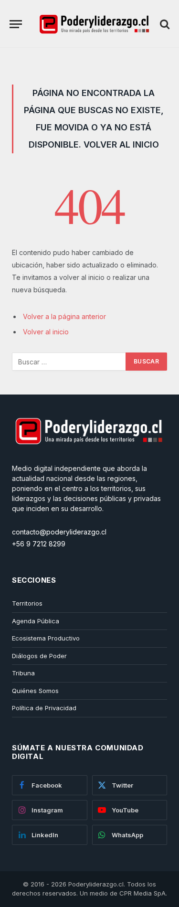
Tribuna (23, 673)
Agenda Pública (35, 621)
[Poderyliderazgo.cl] (88, 458)
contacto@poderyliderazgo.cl (59, 532)
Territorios (27, 603)
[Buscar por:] (69, 361)
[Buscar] (163, 24)
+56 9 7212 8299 (38, 544)
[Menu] (16, 24)
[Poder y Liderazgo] (93, 24)
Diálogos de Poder (39, 656)
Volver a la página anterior (64, 316)
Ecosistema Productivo (46, 638)
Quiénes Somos (35, 690)
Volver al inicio (46, 332)
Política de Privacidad (44, 708)
